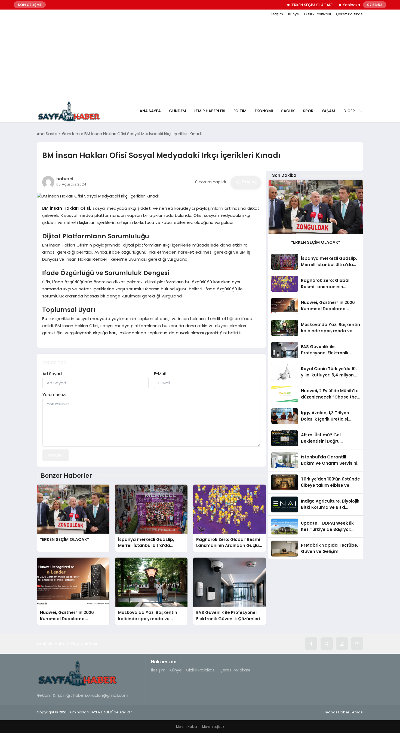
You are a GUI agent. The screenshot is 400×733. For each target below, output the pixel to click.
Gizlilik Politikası (317, 14)
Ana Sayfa (150, 111)
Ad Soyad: (52, 373)
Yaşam (328, 111)
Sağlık (288, 111)
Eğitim (240, 111)
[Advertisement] (200, 60)
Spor (308, 111)
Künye (293, 14)
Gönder (55, 455)
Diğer (349, 111)
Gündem (177, 111)
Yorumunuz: (54, 394)
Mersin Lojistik (213, 726)
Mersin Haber (186, 726)
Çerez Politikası (349, 14)
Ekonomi (264, 111)
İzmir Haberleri (209, 111)
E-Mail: (160, 373)
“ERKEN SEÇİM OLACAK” (298, 5)
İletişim (277, 14)
